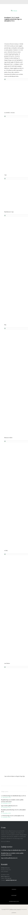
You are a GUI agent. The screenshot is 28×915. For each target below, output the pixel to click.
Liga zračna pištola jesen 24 (9, 805)
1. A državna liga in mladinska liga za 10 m (13, 795)
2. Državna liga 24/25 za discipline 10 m (12, 815)
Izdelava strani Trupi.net (15, 909)
